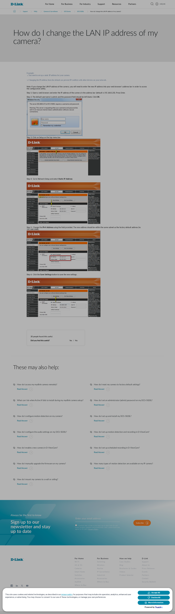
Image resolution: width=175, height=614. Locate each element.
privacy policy (66, 594)
